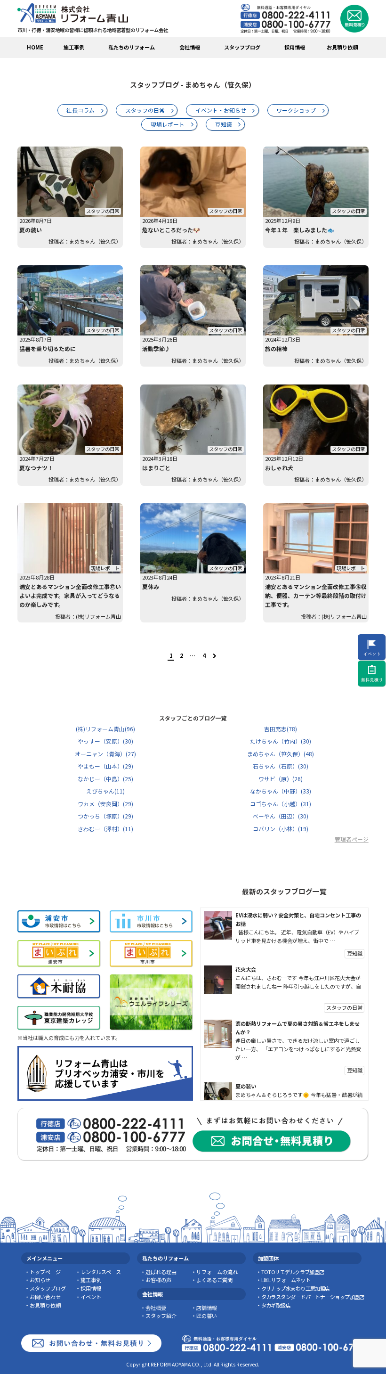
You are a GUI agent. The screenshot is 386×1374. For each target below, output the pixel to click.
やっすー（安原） (105, 741)
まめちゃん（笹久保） (280, 754)
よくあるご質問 (214, 1280)
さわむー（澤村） (105, 829)
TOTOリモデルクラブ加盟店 (292, 1272)
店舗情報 (206, 1307)
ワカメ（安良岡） (105, 804)
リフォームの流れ (217, 1272)
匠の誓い (206, 1315)
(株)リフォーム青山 (105, 729)
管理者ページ (352, 839)
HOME (35, 47)
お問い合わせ (45, 1296)
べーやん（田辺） (280, 816)
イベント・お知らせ (220, 110)
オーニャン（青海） (105, 754)
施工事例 (74, 47)
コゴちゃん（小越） (280, 804)
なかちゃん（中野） (280, 791)
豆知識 (223, 124)
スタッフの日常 (145, 110)
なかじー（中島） (105, 779)
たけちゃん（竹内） (280, 741)
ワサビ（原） (280, 779)
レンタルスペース (100, 1272)
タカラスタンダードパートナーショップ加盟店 (312, 1296)
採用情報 (294, 47)
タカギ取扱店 (275, 1305)
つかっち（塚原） (105, 816)
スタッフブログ (48, 1288)
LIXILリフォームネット (285, 1280)
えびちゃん (105, 791)
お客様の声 (158, 1280)
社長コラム (80, 110)
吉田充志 (280, 729)
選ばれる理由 (161, 1272)
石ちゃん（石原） (280, 766)
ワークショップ (296, 110)
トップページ (45, 1272)
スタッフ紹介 (161, 1315)
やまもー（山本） (105, 766)
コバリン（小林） (280, 829)
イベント (90, 1296)
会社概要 (155, 1307)
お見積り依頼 (342, 47)
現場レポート (168, 124)
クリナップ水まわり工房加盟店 (295, 1288)
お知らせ (40, 1280)
